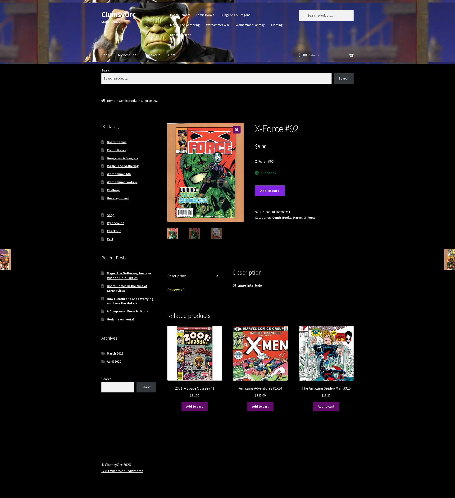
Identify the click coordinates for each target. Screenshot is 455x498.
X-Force (309, 217)
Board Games (179, 15)
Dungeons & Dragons (235, 15)
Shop (105, 55)
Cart (171, 55)
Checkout (152, 55)
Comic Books (205, 15)
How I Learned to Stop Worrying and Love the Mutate (130, 301)
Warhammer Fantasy (250, 25)
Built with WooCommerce (122, 470)
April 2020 (114, 361)
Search (106, 70)
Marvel (298, 217)
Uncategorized (180, 35)
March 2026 (115, 353)
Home (111, 100)
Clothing (277, 25)
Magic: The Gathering (185, 25)
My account (127, 55)
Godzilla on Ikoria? (120, 319)
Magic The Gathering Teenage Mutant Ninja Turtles (129, 275)
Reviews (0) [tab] (176, 289)
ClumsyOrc (118, 14)
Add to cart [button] (194, 406)
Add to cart (269, 190)
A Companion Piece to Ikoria (127, 311)
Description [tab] (176, 275)
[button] (237, 129)
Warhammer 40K (217, 25)
